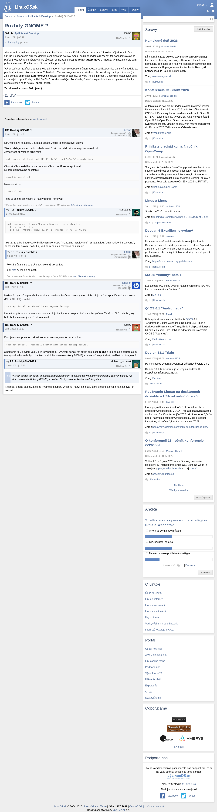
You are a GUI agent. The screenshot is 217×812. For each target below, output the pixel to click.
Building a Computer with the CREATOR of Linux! (180, 217)
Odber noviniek (155, 806)
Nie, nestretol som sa (161, 542)
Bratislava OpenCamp (164, 187)
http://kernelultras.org (82, 205)
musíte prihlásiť (40, 119)
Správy (104, 9)
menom (170, 236)
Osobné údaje (137, 806)
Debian (156, 378)
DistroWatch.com (161, 339)
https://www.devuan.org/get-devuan (172, 261)
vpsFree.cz (119, 810)
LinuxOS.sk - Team (95, 806)
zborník (194, 468)
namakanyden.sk (162, 76)
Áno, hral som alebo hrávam (165, 530)
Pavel (169, 314)
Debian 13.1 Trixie (159, 352)
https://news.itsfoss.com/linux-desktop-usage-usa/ (180, 427)
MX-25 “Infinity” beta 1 (163, 275)
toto (14, 270)
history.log (14, 42)
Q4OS (189, 319)
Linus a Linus (156, 200)
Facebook (16, 102)
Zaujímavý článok (162, 222)
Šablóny (212, 11)
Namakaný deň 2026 (161, 40)
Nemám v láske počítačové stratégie (169, 553)
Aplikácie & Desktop (39, 16)
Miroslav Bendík (168, 46)
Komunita (158, 81)
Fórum (80, 9)
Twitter (35, 102)
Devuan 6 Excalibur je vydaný (169, 230)
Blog (114, 9)
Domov (8, 16)
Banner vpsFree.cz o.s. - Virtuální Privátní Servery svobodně (179, 719)
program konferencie (169, 468)
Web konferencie (161, 133)
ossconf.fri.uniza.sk (163, 474)
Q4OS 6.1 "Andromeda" (164, 308)
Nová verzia (159, 266)
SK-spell (179, 746)
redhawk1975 (173, 206)
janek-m (126, 282)
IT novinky (158, 432)
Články (92, 9)
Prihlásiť (199, 5)
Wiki (123, 9)
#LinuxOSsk (189, 784)
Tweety (134, 9)
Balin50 (170, 402)
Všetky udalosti (177, 490)
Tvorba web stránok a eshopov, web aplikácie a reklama (191, 738)
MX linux (157, 295)
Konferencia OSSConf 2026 (167, 90)
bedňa (127, 130)
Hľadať (211, 19)
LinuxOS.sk (21, 6)
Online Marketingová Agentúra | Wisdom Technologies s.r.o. (167, 738)
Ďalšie (177, 485)
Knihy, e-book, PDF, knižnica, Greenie (179, 728)
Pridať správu (203, 29)
